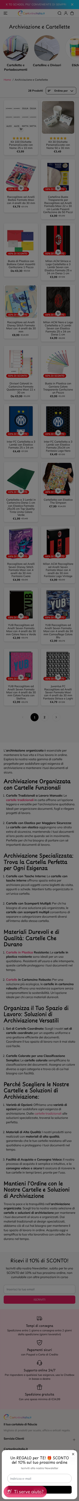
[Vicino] (73, 1454)
